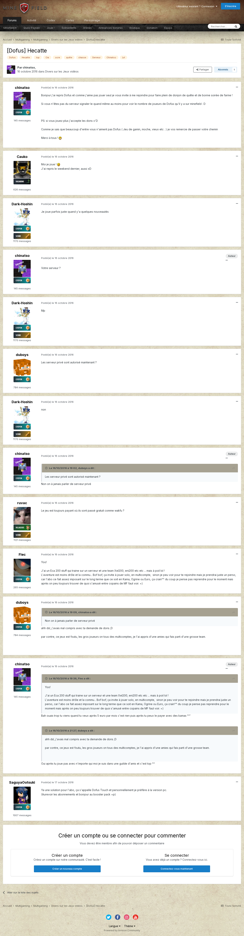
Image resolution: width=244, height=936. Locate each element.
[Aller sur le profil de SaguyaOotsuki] (22, 795)
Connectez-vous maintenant (177, 868)
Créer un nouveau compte (67, 868)
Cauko (22, 157)
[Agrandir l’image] (60, 137)
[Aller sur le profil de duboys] (22, 367)
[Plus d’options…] (237, 87)
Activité (31, 20)
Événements (69, 27)
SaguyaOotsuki (22, 782)
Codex (51, 20)
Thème (129, 926)
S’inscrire (230, 6)
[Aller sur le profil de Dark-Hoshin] (22, 216)
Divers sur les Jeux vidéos (62, 71)
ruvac (22, 503)
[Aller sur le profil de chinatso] (11, 69)
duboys (22, 355)
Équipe (168, 27)
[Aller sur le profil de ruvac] (22, 515)
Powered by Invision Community (122, 930)
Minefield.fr (10, 27)
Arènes (87, 27)
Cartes (70, 20)
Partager (203, 69)
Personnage (92, 20)
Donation (152, 27)
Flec (22, 554)
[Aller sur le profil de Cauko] (22, 169)
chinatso (29, 67)
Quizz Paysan (32, 27)
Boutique (134, 27)
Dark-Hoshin (22, 204)
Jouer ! (51, 27)
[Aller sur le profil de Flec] (22, 567)
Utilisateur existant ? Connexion (196, 6)
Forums (12, 20)
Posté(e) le (57, 87)
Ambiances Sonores (111, 27)
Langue (114, 926)
